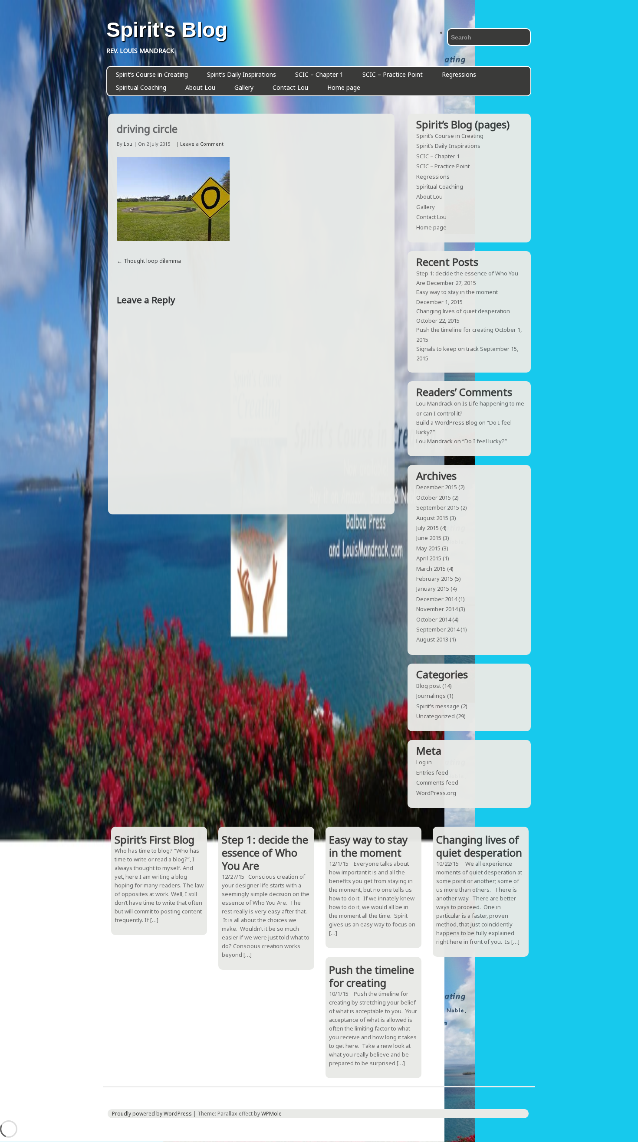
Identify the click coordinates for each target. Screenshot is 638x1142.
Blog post (428, 686)
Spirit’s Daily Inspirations (241, 74)
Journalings (431, 696)
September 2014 (437, 629)
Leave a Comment (202, 144)
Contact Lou (290, 87)
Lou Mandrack (434, 403)
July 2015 (427, 528)
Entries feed (432, 772)
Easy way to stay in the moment (457, 292)
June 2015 (428, 538)
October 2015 (433, 497)
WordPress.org (436, 793)
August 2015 (432, 518)
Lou (128, 144)
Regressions (459, 74)
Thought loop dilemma (152, 261)
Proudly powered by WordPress (152, 1113)
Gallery (243, 87)
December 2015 (436, 487)
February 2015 (434, 578)
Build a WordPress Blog (446, 422)
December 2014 (436, 599)
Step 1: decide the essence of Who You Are (265, 852)
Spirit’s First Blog (154, 839)
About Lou (200, 87)
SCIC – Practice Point (392, 74)
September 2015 (437, 507)
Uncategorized (435, 716)
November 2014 (436, 609)
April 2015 (428, 558)
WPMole (271, 1113)
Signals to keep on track (447, 349)
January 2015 (432, 588)
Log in (424, 762)
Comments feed (437, 782)
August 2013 (432, 639)
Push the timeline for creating (454, 330)
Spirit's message (438, 706)
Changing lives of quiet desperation (463, 311)
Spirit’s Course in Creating (152, 74)
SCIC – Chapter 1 (319, 74)
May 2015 (428, 548)
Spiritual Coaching (141, 87)
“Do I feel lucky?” (484, 441)
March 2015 (431, 569)
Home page (343, 87)
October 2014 (433, 619)
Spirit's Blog (166, 30)
